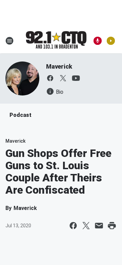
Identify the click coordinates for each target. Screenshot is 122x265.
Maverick (59, 66)
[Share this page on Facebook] (73, 225)
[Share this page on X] (86, 225)
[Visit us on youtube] (76, 78)
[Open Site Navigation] (9, 41)
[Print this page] (112, 225)
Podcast (20, 115)
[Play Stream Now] (111, 41)
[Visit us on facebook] (50, 78)
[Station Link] (56, 40)
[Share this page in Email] (99, 225)
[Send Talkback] (98, 41)
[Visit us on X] (63, 78)
